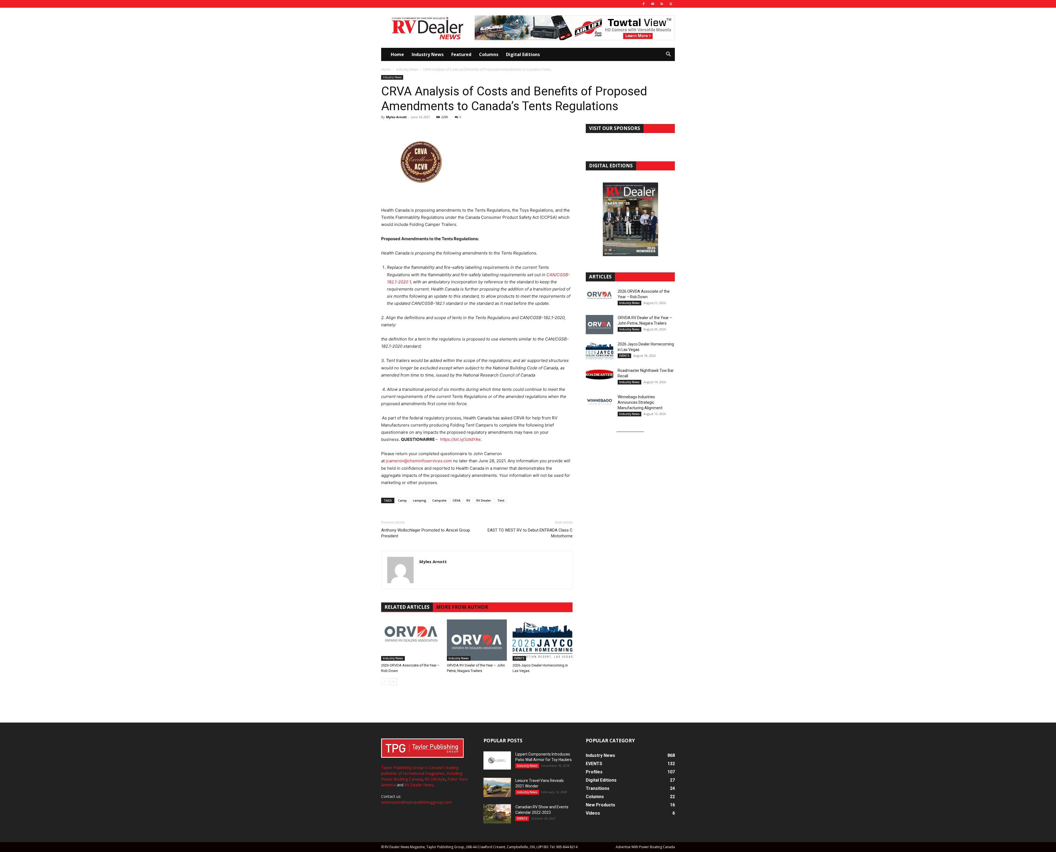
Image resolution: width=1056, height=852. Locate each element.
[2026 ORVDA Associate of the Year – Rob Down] (411, 640)
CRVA (456, 500)
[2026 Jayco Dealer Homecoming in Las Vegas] (543, 640)
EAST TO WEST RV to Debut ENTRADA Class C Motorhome (530, 533)
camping (419, 500)
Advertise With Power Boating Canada (645, 847)
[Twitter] (671, 4)
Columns (488, 54)
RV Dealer (483, 500)
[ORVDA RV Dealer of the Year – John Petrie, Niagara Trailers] (477, 640)
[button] (668, 54)
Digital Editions (523, 54)
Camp (402, 500)
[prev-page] (384, 681)
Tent (500, 500)
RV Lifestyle (435, 779)
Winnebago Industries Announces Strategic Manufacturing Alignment (640, 402)
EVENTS (519, 658)
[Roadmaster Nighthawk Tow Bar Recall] (599, 377)
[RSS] (662, 4)
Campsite (439, 500)
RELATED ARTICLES (407, 607)
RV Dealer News (419, 784)
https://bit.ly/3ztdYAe (460, 439)
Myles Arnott (396, 117)
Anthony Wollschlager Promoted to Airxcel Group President (425, 533)
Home (397, 54)
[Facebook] (643, 4)
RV (468, 500)
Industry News (428, 54)
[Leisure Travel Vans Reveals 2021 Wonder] (497, 787)
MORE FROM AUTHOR (462, 607)
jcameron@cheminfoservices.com (419, 460)
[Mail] (652, 4)
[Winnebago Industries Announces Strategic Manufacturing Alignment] (599, 402)
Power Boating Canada (401, 779)
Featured (461, 54)
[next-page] (393, 681)
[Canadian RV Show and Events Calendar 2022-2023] (497, 813)
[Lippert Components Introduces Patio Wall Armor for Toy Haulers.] (497, 760)
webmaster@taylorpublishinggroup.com (416, 802)
